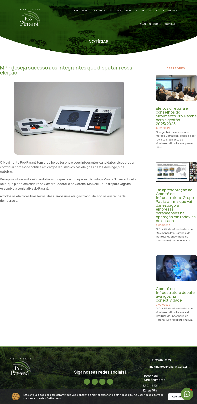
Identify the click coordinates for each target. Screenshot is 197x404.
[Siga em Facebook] (87, 382)
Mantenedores (150, 24)
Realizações (150, 10)
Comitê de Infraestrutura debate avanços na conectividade (175, 294)
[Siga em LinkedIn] (102, 382)
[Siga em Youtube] (110, 382)
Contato (171, 24)
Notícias (115, 10)
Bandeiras (170, 10)
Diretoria (98, 10)
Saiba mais (54, 398)
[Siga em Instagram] (95, 382)
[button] (187, 394)
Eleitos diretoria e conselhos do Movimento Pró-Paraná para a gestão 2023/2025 (176, 116)
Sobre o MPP (79, 10)
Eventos (131, 10)
